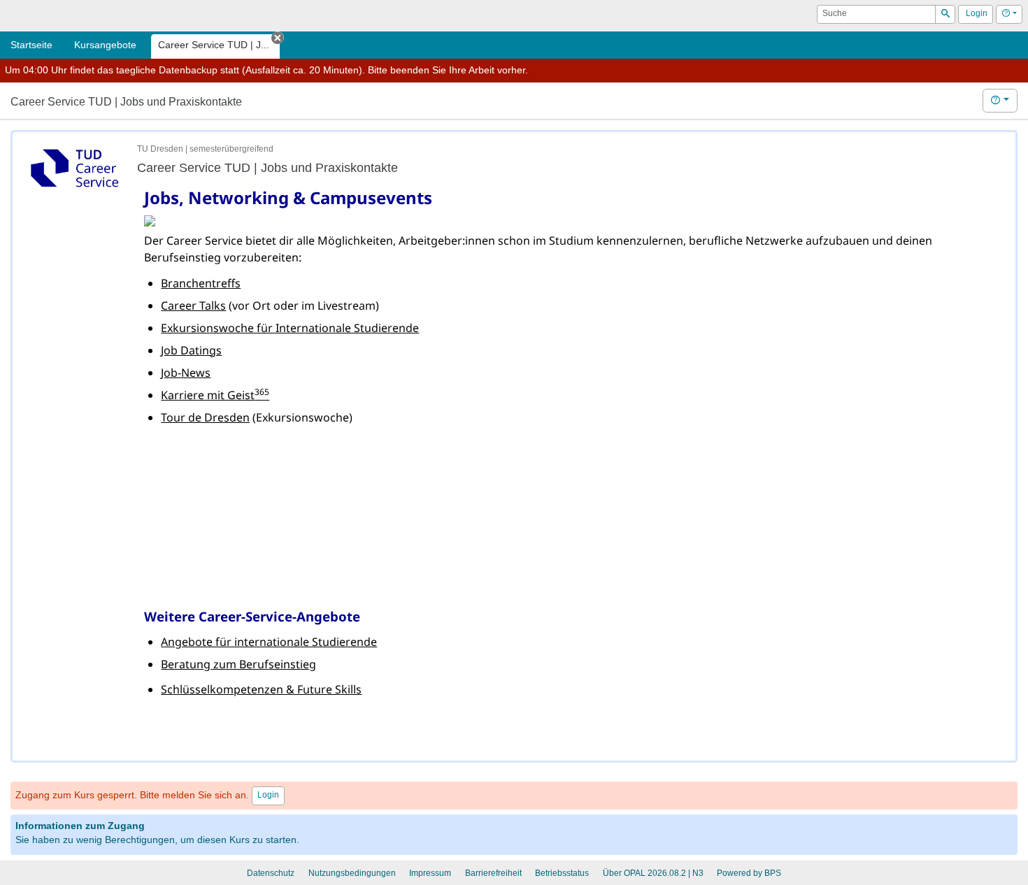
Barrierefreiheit (493, 873)
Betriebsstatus (562, 873)
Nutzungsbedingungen (352, 873)
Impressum (430, 873)
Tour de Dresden (205, 417)
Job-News (185, 372)
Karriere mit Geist (215, 395)
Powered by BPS (749, 873)
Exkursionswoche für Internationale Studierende (290, 328)
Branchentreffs (201, 283)
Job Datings (191, 350)
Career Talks (193, 305)
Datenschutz (270, 873)
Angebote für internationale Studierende (269, 641)
